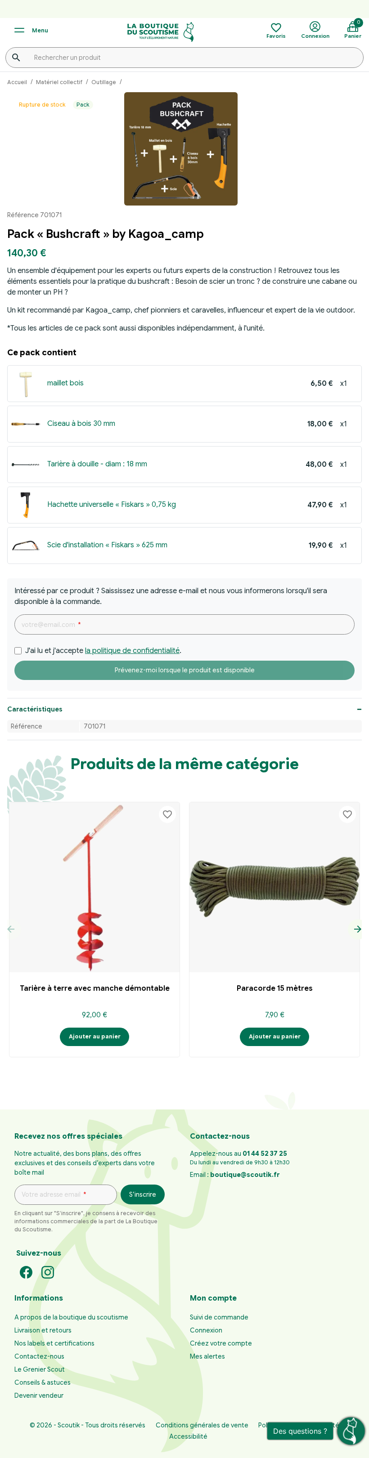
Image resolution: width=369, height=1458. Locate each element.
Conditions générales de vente (202, 1425)
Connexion (206, 1330)
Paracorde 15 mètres (275, 988)
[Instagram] (48, 1272)
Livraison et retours (43, 1330)
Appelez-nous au (238, 1153)
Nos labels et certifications (54, 1343)
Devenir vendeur (38, 1395)
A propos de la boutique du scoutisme (71, 1317)
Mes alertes (207, 1356)
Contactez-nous (39, 1356)
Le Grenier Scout (39, 1369)
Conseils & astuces (42, 1382)
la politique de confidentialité (132, 650)
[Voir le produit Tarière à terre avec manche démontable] (94, 887)
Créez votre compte (221, 1343)
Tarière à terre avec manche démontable (95, 988)
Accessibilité (188, 1436)
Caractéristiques (35, 709)
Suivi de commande (219, 1317)
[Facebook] (26, 1272)
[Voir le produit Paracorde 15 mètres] (274, 887)
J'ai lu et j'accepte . (103, 650)
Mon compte (213, 1298)
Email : (234, 1175)
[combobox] (184, 57)
